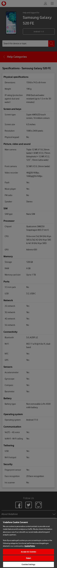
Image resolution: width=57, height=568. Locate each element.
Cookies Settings (28, 564)
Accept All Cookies (28, 552)
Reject (28, 558)
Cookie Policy (29, 546)
